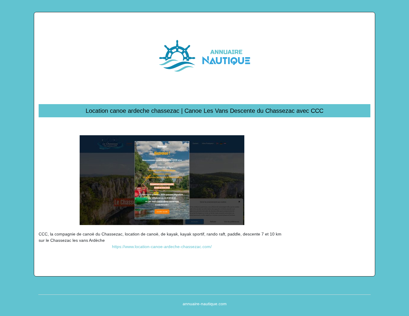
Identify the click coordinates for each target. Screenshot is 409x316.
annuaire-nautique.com (205, 303)
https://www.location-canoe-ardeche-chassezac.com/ (162, 246)
